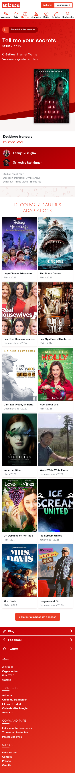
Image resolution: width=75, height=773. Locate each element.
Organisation (10, 671)
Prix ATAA (8, 675)
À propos (5, 17)
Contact (7, 756)
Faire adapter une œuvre (17, 728)
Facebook (14, 639)
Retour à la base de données (38, 616)
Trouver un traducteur (15, 732)
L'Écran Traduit (11, 704)
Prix (16, 17)
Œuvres (25, 17)
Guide (46, 17)
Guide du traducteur (14, 699)
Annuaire (36, 17)
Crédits (6, 765)
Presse (6, 760)
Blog (11, 631)
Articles (56, 17)
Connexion (62, 5)
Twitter (12, 648)
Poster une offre (12, 736)
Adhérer (47, 5)
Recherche (68, 17)
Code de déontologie (14, 708)
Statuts (6, 679)
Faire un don (9, 752)
